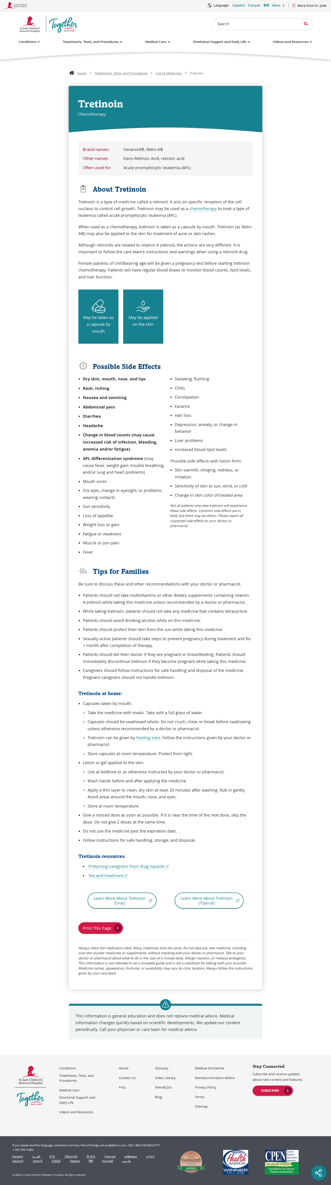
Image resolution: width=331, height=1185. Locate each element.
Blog (158, 1097)
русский (107, 1161)
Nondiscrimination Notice (215, 1077)
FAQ (122, 1087)
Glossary (161, 1068)
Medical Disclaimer (209, 1068)
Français (254, 5)
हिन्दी (266, 5)
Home (81, 73)
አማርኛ (150, 1156)
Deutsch (17, 1161)
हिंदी (91, 1161)
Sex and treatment (107, 875)
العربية (36, 1156)
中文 (52, 1156)
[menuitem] (273, 1090)
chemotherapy (203, 208)
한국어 (90, 1156)
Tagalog (75, 1161)
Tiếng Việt (70, 1156)
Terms (199, 1097)
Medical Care (155, 41)
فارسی (126, 1161)
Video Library (165, 1077)
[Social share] (318, 1173)
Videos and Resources (290, 41)
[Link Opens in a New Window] (189, 1162)
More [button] (276, 5)
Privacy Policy (205, 1087)
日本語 (56, 1161)
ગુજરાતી (38, 1161)
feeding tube (148, 737)
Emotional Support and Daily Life (219, 41)
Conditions (27, 41)
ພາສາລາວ (131, 1156)
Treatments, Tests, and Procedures (91, 41)
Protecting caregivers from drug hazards (128, 866)
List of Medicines (169, 73)
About (123, 1068)
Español (239, 5)
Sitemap (201, 1106)
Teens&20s (163, 1087)
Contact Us (127, 1077)
